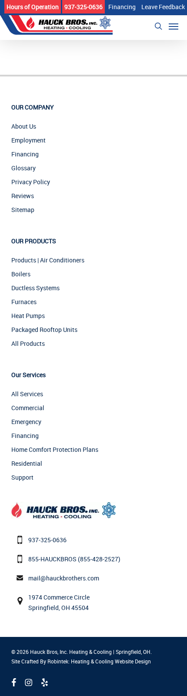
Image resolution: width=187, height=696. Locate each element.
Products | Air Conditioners (47, 260)
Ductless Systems (35, 288)
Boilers (20, 274)
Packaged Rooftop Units (44, 329)
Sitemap (22, 209)
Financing (25, 154)
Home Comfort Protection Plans (54, 449)
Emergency (26, 422)
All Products (28, 343)
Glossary (23, 168)
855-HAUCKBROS (52, 559)
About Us (23, 126)
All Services (27, 394)
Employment (28, 140)
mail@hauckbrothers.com (63, 578)
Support (22, 477)
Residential (26, 463)
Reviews (22, 196)
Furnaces (24, 302)
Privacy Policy (30, 182)
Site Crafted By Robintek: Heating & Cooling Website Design (81, 661)
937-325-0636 (47, 540)
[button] (173, 26)
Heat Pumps (28, 316)
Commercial (27, 408)
